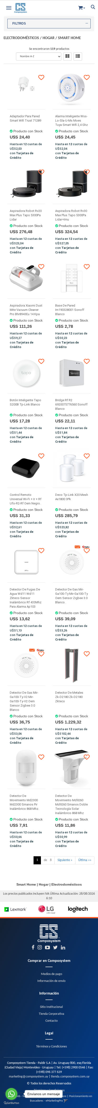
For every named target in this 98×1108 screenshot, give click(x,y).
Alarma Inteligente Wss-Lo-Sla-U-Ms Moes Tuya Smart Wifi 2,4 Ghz (71, 120)
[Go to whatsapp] (11, 1094)
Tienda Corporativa (51, 1014)
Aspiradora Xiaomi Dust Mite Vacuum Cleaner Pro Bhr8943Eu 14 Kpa (26, 310)
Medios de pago (51, 974)
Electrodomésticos (21, 38)
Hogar (48, 38)
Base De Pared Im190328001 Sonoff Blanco (69, 310)
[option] (15, 909)
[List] (78, 56)
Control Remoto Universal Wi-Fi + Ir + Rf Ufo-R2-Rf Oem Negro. (25, 499)
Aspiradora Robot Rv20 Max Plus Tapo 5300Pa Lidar (26, 215)
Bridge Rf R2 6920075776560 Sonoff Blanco (71, 404)
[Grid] (67, 56)
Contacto (51, 1021)
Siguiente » (65, 860)
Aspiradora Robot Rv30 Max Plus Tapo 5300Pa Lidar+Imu (71, 215)
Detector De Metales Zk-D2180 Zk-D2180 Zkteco (69, 697)
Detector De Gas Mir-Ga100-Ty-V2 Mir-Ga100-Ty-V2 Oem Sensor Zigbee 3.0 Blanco (24, 701)
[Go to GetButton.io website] (11, 1103)
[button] (81, 7)
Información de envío (51, 981)
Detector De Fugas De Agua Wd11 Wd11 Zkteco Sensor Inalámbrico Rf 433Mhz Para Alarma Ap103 (25, 598)
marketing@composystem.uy (28, 1076)
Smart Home (69, 38)
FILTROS (19, 23)
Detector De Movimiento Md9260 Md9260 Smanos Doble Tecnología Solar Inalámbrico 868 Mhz (71, 804)
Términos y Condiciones (51, 1046)
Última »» (84, 860)
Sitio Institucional (51, 1007)
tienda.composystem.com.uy (70, 1076)
